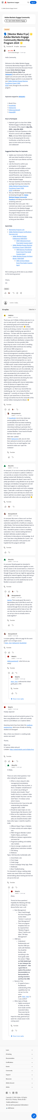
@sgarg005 (12, 112)
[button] (9, 46)
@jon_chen (8, 643)
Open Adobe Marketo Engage (16, 21)
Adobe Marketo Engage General (10, 8)
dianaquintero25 (16, 413)
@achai (9, 600)
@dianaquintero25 (14, 110)
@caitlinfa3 (12, 105)
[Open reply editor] (19, 302)
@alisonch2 (12, 108)
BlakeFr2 (14, 656)
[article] (19, 362)
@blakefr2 (9, 74)
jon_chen (10, 50)
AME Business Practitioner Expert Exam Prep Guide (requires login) (24, 252)
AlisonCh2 (11, 466)
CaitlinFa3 (10, 315)
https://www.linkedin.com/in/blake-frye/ (22, 749)
